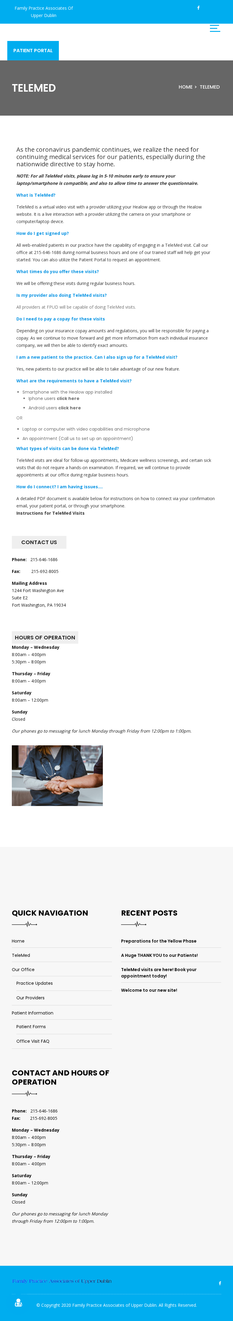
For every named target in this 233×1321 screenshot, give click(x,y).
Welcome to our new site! (149, 990)
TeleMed (210, 86)
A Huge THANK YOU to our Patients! (159, 955)
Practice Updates (34, 983)
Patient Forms (31, 1027)
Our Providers (30, 998)
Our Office (23, 970)
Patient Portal (33, 50)
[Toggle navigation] (215, 28)
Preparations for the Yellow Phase (159, 941)
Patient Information (32, 1013)
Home (186, 86)
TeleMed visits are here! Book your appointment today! (159, 973)
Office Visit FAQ (32, 1041)
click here (68, 398)
